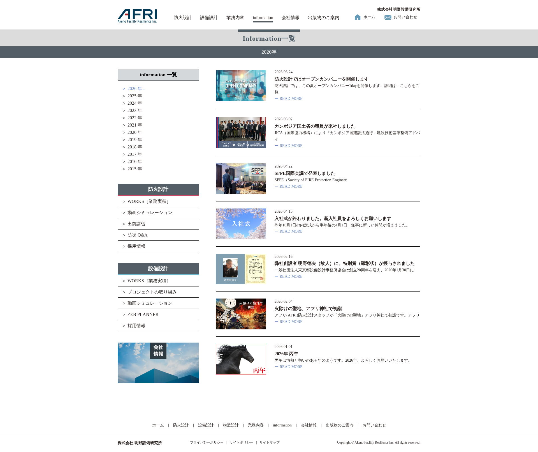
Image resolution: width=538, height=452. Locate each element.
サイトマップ (269, 442)
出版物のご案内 (323, 17)
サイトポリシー (241, 442)
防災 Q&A (137, 235)
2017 (131, 154)
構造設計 (231, 425)
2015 (131, 168)
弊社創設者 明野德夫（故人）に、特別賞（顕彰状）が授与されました (345, 263)
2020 (131, 132)
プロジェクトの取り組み (152, 292)
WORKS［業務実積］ (149, 201)
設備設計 (209, 17)
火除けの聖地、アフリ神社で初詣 (308, 308)
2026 (131, 88)
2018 (131, 146)
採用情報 (136, 246)
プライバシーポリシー (207, 442)
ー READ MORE (289, 99)
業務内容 (235, 17)
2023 (131, 110)
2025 (131, 95)
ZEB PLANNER (143, 314)
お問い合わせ (405, 17)
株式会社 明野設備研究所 (140, 443)
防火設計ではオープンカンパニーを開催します (322, 79)
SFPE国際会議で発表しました (305, 173)
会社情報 (291, 17)
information (263, 17)
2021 (131, 125)
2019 (131, 139)
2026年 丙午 (286, 353)
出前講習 (136, 223)
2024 (131, 103)
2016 (131, 161)
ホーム (369, 17)
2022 (131, 117)
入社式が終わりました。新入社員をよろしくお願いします (333, 218)
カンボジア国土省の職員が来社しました (315, 126)
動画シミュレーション (149, 212)
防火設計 (183, 17)
